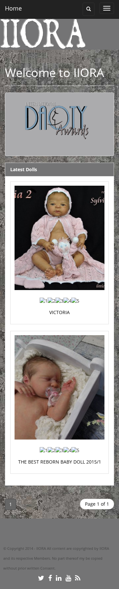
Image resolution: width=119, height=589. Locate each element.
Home (13, 8)
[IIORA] (57, 32)
